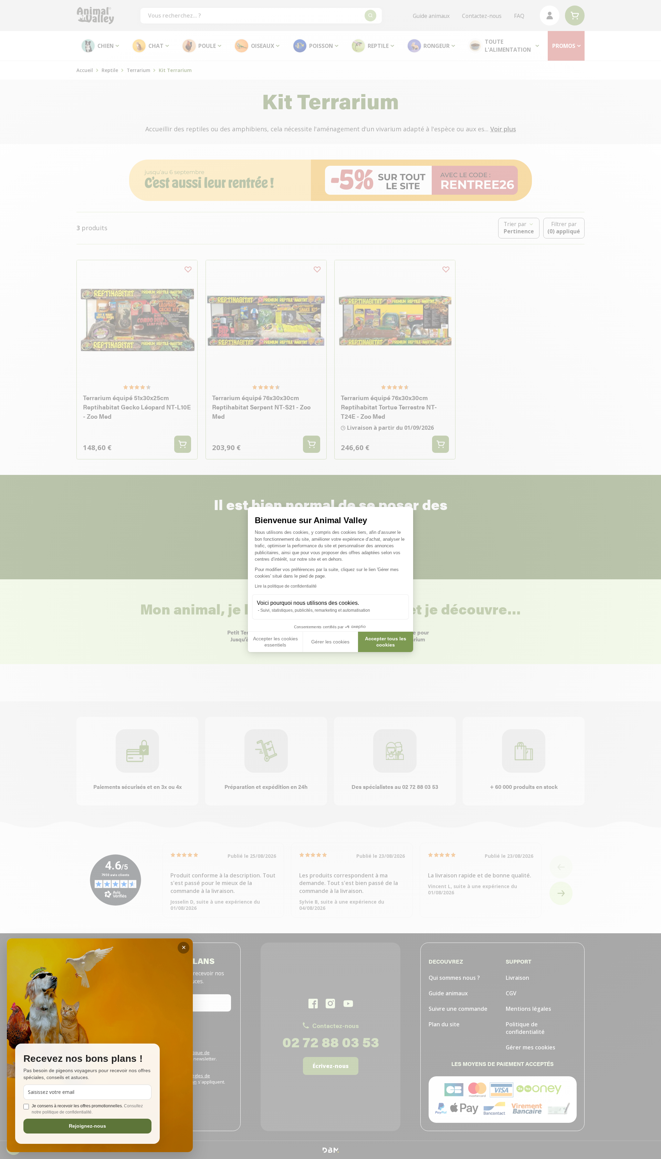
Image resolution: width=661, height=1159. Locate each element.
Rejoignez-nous (87, 1126)
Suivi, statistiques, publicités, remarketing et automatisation (315, 610)
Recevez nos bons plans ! (83, 1059)
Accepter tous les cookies (385, 642)
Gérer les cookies (330, 641)
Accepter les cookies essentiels (275, 642)
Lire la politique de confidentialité (286, 586)
